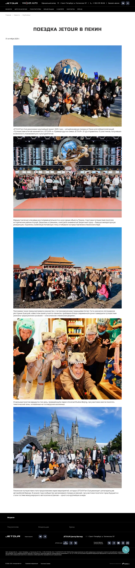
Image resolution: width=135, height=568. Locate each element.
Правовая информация (31, 563)
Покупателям (13, 527)
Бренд (72, 527)
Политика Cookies (45, 563)
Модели (10, 517)
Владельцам (43, 527)
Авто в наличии (21, 9)
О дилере (60, 9)
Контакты (71, 9)
